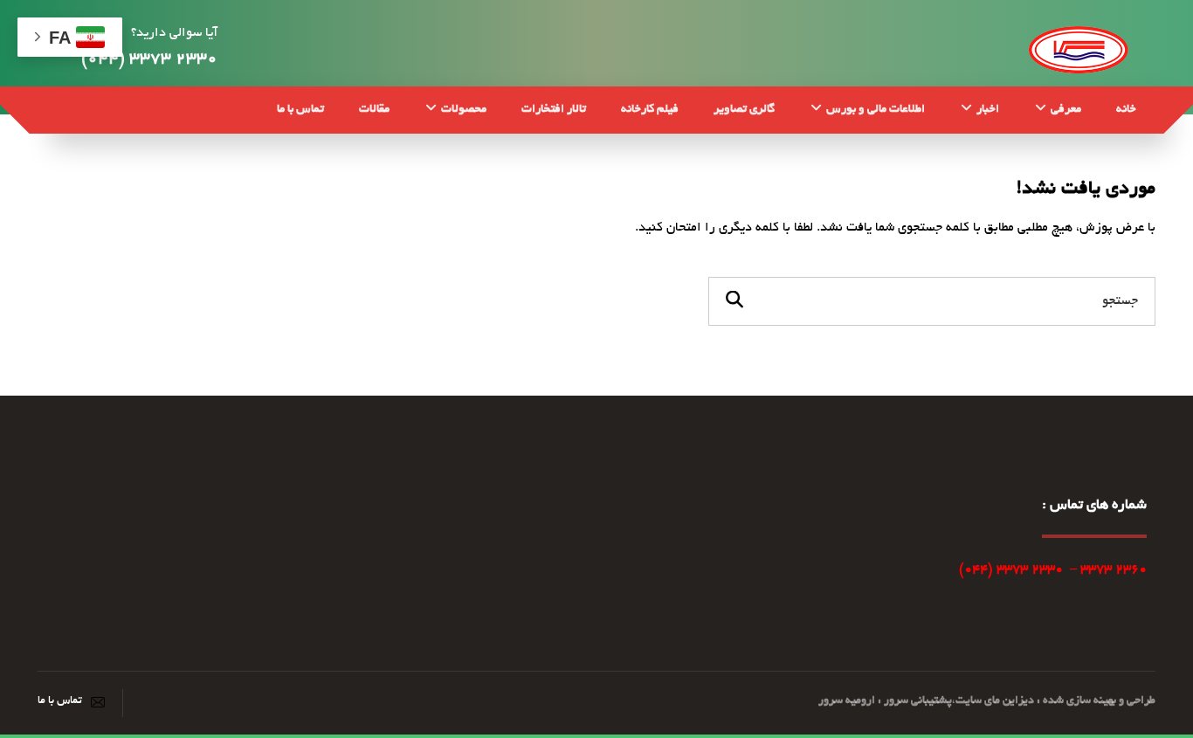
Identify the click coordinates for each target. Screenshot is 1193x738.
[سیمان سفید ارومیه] (1078, 47)
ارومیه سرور (846, 701)
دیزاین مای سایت (994, 701)
